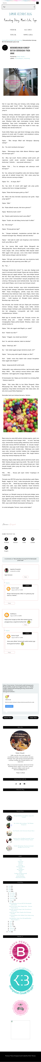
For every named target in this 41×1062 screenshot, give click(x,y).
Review (20, 864)
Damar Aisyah (15, 588)
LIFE (20, 872)
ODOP (20, 868)
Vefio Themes (32, 1055)
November (12, 895)
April (11, 924)
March (11, 926)
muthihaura (13, 614)
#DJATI (20, 870)
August (12, 900)
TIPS (20, 860)
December (12, 893)
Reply (25, 577)
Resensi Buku (20, 874)
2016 (9, 931)
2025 (9, 888)
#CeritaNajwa (19, 58)
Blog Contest (28, 30)
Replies (8, 583)
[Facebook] (16, 784)
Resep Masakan (20, 876)
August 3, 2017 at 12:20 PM (16, 615)
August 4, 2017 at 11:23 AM (17, 589)
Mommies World (28, 34)
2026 (9, 886)
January (12, 930)
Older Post (33, 717)
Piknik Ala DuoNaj (20, 877)
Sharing (20, 862)
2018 (9, 889)
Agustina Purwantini (15, 569)
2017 (9, 891)
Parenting (13, 30)
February (12, 928)
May (11, 923)
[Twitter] (20, 784)
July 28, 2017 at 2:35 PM (15, 571)
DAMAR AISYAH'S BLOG (20, 14)
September (13, 898)
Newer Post (8, 717)
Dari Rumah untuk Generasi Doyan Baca (23, 830)
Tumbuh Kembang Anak (20, 873)
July (11, 901)
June (11, 921)
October (12, 896)
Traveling (13, 34)
